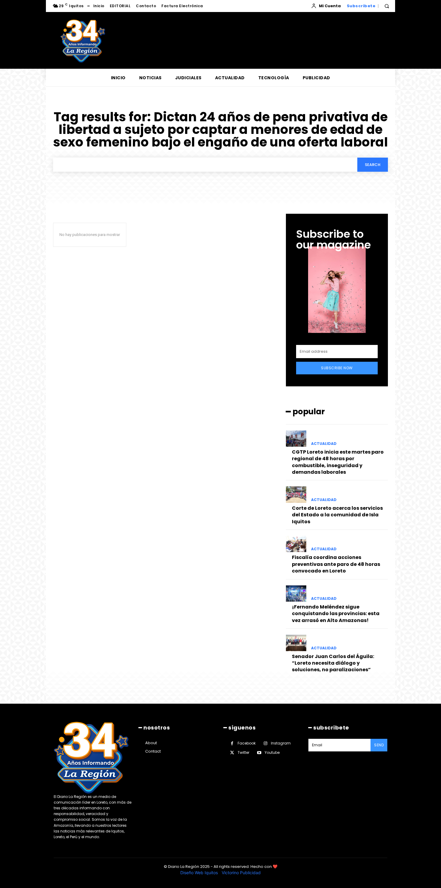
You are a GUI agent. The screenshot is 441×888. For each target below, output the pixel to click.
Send (379, 745)
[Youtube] (259, 753)
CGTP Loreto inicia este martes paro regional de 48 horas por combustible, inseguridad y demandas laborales (338, 462)
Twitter (243, 752)
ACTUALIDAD (324, 444)
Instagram (281, 743)
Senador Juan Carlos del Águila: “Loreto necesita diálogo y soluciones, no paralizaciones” (333, 663)
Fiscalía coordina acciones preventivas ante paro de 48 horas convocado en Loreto (336, 564)
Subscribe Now (337, 367)
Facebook (247, 743)
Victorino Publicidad (241, 872)
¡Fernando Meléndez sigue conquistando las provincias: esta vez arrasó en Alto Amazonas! (336, 613)
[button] (387, 6)
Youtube (272, 752)
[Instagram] (265, 743)
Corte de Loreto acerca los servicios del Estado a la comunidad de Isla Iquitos (337, 515)
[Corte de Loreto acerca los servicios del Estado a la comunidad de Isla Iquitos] (296, 494)
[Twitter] (232, 753)
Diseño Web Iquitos (199, 872)
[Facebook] (232, 743)
